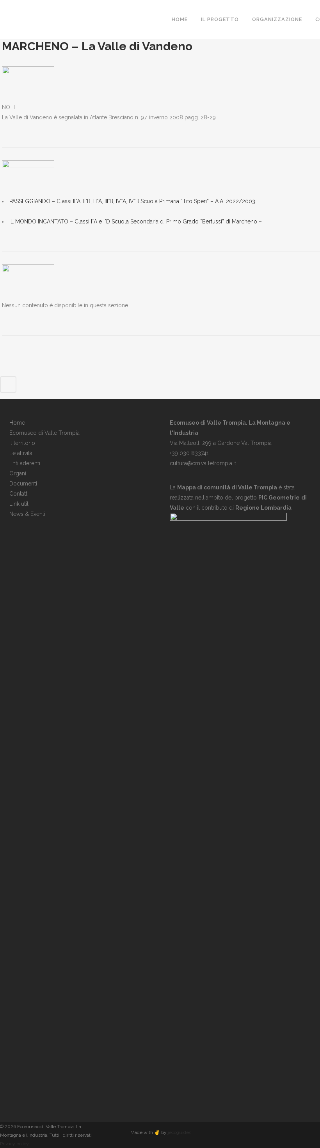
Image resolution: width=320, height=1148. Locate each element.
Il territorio (22, 443)
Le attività (20, 453)
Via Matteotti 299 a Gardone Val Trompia (221, 443)
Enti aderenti (24, 463)
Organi (17, 473)
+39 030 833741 (189, 453)
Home (17, 423)
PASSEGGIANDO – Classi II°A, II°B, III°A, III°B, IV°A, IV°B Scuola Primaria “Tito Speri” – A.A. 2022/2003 (132, 201)
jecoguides (179, 1132)
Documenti (23, 483)
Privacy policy (14, 1143)
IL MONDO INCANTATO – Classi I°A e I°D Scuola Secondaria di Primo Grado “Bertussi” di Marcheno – (135, 221)
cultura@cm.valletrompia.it (203, 463)
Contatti (18, 494)
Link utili (19, 504)
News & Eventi (27, 514)
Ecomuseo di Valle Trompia (44, 433)
